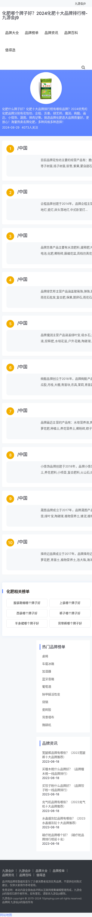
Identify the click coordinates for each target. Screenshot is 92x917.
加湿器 (46, 671)
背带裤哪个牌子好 (70, 623)
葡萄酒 (46, 686)
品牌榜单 (32, 33)
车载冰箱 (48, 664)
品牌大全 (12, 33)
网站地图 (6, 915)
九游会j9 (80, 3)
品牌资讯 (51, 33)
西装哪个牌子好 (26, 613)
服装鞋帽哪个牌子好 (26, 603)
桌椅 (45, 656)
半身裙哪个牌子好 (27, 623)
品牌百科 (71, 33)
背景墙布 (48, 717)
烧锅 (45, 702)
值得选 (10, 50)
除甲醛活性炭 (51, 694)
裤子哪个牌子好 (69, 613)
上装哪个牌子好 (69, 603)
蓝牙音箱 (48, 679)
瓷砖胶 (46, 709)
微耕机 (46, 725)
